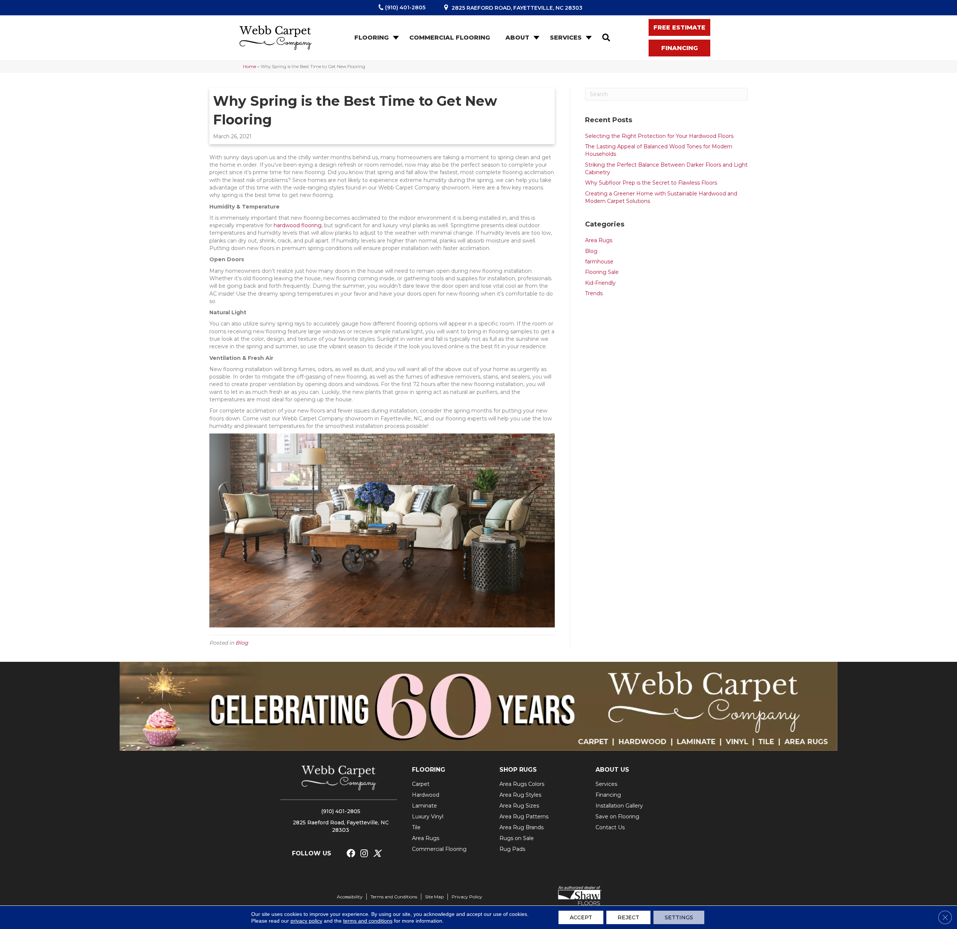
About (517, 37)
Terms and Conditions (393, 896)
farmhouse (599, 261)
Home (249, 66)
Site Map (434, 896)
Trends (594, 293)
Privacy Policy (467, 896)
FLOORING (428, 769)
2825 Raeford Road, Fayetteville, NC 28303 (517, 7)
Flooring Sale (602, 272)
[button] (395, 37)
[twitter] (377, 853)
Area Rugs (598, 240)
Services (566, 37)
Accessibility (350, 896)
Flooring (371, 37)
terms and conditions (368, 921)
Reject (628, 917)
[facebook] (351, 853)
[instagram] (364, 853)
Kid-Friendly (600, 283)
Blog (242, 642)
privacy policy (306, 921)
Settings (679, 917)
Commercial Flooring (449, 37)
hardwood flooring (297, 225)
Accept (581, 917)
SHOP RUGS (518, 769)
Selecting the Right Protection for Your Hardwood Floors (659, 136)
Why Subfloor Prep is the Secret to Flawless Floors (651, 182)
